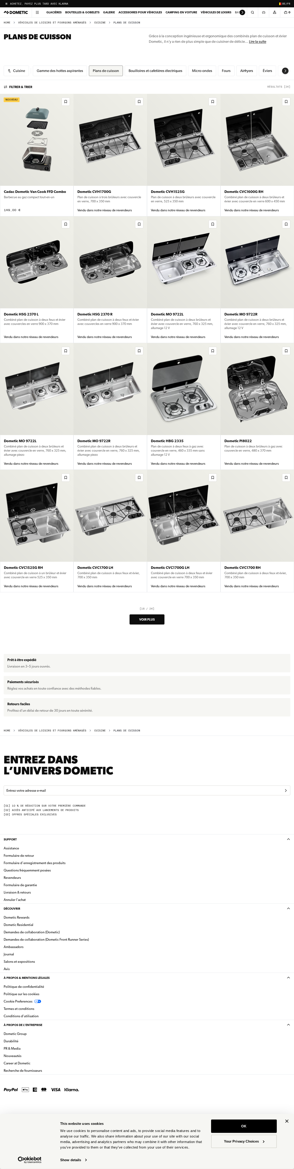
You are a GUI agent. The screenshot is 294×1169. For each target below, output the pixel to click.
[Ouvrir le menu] (37, 12)
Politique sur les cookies (21, 994)
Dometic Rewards (16, 917)
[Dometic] (16, 12)
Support (10, 839)
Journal (9, 954)
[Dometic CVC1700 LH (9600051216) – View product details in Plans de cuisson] (110, 531)
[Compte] (274, 12)
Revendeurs (12, 878)
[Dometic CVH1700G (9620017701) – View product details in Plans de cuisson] (110, 155)
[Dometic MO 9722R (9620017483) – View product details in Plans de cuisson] (110, 406)
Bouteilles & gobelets (82, 12)
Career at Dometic (31, 1063)
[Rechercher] (252, 12)
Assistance (11, 848)
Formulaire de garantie (20, 885)
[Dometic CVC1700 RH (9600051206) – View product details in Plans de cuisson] (257, 531)
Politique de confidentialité (24, 987)
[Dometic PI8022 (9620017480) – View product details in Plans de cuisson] (257, 406)
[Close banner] (286, 1121)
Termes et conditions (19, 1009)
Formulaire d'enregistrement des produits (34, 863)
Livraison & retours (17, 892)
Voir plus (147, 619)
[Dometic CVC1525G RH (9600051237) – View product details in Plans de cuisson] (37, 531)
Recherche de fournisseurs (23, 1071)
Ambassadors (13, 947)
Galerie (109, 12)
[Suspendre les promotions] (6, 3)
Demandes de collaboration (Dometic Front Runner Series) (46, 939)
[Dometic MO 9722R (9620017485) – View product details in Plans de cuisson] (257, 279)
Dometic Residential (33, 925)
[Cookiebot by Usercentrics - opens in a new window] (30, 1160)
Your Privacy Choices (241, 1141)
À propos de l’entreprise (23, 1025)
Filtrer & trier (20, 87)
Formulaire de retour (19, 856)
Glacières (54, 12)
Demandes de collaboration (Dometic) (32, 932)
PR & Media (26, 1048)
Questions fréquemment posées (27, 870)
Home (7, 22)
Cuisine (100, 22)
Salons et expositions (19, 962)
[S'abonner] (285, 790)
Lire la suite (257, 41)
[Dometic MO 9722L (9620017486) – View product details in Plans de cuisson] (183, 279)
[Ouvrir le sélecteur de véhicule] (263, 12)
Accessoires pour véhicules (140, 12)
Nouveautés (27, 1056)
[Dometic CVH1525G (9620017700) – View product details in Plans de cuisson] (183, 155)
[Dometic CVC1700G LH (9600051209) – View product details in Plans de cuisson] (183, 531)
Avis (7, 969)
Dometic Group (30, 1033)
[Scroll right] (242, 12)
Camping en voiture (181, 12)
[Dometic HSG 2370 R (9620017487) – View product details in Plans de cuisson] (110, 279)
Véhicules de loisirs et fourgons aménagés (52, 22)
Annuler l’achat (15, 900)
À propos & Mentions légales (27, 978)
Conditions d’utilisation (21, 1016)
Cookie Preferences (18, 1001)
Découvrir (12, 908)
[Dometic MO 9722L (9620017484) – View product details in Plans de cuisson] (37, 406)
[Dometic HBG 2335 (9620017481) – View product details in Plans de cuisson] (183, 406)
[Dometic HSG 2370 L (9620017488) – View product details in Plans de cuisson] (37, 279)
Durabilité (11, 1041)
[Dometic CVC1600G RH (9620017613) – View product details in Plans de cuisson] (257, 155)
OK (243, 1126)
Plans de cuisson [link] (126, 22)
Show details (70, 1160)
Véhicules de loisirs (216, 12)
